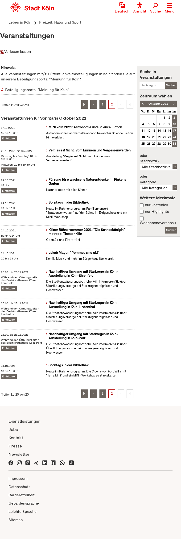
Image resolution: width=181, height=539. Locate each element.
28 (159, 144)
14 (159, 131)
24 (174, 137)
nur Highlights (157, 211)
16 (169, 131)
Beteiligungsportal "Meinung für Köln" (37, 89)
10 (174, 124)
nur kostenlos (156, 205)
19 (148, 137)
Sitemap (15, 519)
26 (148, 144)
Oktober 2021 (158, 104)
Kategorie (148, 179)
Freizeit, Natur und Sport (60, 22)
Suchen (171, 85)
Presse (15, 446)
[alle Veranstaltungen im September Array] (143, 104)
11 (143, 131)
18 (143, 137)
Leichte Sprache (22, 511)
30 (169, 144)
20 (153, 137)
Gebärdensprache (23, 503)
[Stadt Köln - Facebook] (10, 462)
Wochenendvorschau (158, 223)
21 (159, 137)
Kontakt (15, 437)
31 (174, 144)
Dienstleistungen (24, 421)
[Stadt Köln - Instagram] (19, 462)
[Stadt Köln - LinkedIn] (44, 462)
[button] (169, 8)
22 (164, 137)
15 (164, 131)
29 (164, 144)
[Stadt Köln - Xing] (36, 462)
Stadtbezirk (149, 158)
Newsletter (18, 454)
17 (174, 131)
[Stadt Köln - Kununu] (53, 462)
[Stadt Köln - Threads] (27, 462)
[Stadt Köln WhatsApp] (62, 462)
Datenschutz (19, 486)
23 (169, 137)
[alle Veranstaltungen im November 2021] (174, 104)
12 (148, 131)
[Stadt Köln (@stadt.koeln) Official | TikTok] (71, 462)
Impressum (18, 478)
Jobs (13, 429)
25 (143, 144)
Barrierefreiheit (21, 495)
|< (84, 104)
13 (153, 131)
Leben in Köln (19, 22)
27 (153, 144)
